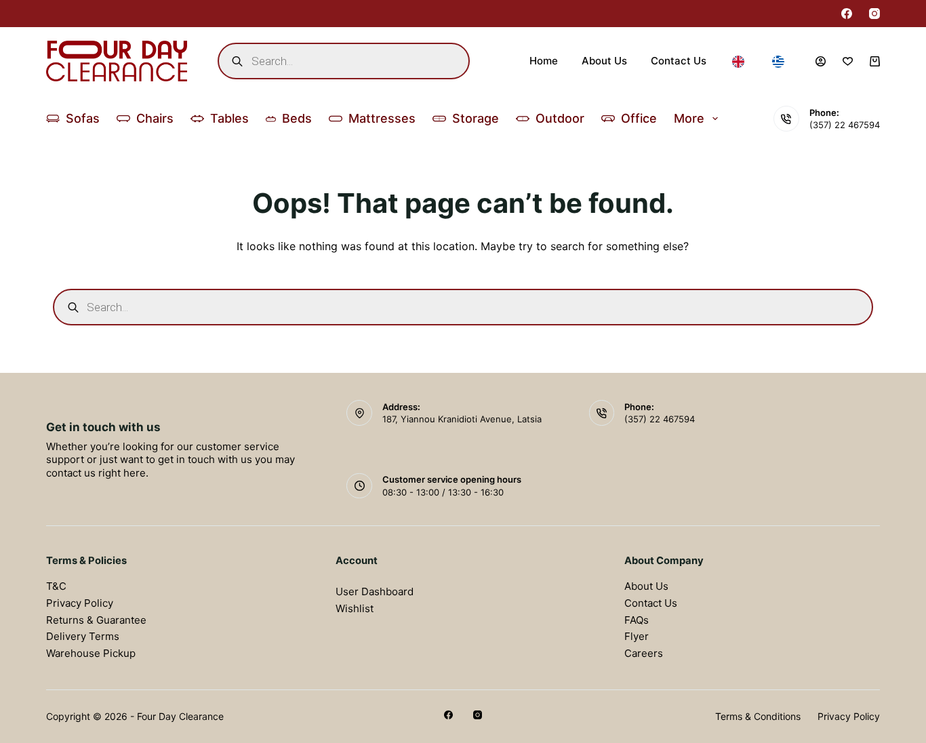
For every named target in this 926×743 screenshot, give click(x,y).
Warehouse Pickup (91, 653)
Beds (297, 118)
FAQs (636, 620)
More (689, 118)
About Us (604, 60)
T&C (56, 586)
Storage (475, 118)
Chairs (155, 118)
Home (543, 60)
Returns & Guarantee (96, 620)
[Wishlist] (848, 61)
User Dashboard (375, 591)
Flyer (636, 636)
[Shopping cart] (875, 61)
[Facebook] (846, 13)
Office (639, 118)
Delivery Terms (82, 636)
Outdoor (560, 118)
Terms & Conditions (758, 716)
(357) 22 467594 (844, 124)
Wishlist (355, 608)
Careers (643, 653)
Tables (229, 118)
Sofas (83, 118)
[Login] (821, 61)
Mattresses (382, 118)
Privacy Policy (79, 603)
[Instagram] (874, 13)
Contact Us (678, 60)
